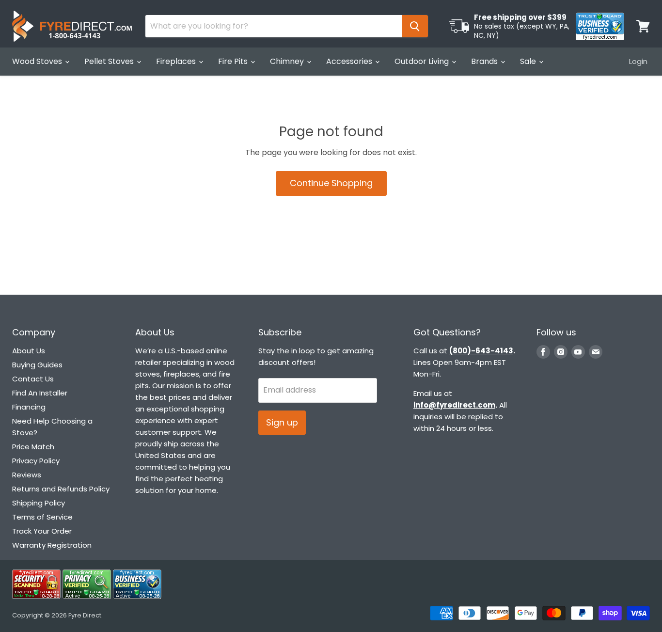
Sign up (282, 422)
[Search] (415, 26)
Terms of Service (42, 517)
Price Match (33, 447)
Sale (529, 61)
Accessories (350, 61)
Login (638, 61)
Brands (485, 61)
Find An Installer (39, 393)
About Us (28, 351)
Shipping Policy (38, 503)
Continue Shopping (331, 183)
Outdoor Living (422, 61)
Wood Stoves (38, 61)
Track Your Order (42, 531)
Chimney (288, 61)
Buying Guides (37, 365)
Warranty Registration (52, 545)
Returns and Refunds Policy (61, 489)
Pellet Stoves (110, 61)
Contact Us (33, 379)
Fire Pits (234, 61)
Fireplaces (177, 61)
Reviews (26, 475)
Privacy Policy (36, 461)
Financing (29, 407)
